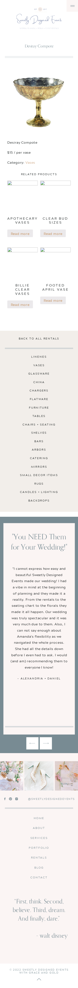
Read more (20, 233)
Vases (30, 162)
